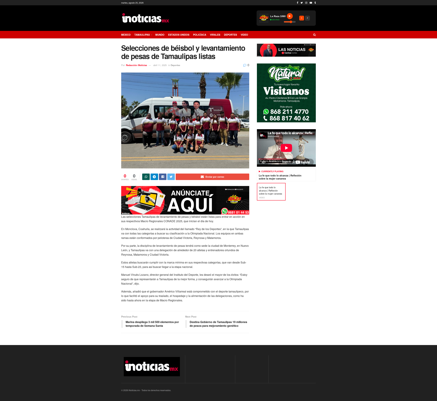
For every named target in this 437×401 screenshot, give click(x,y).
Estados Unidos (178, 34)
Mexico (126, 34)
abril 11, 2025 (160, 65)
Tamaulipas (142, 34)
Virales (215, 34)
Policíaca (199, 34)
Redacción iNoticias (136, 65)
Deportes (230, 34)
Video (244, 34)
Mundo (159, 34)
